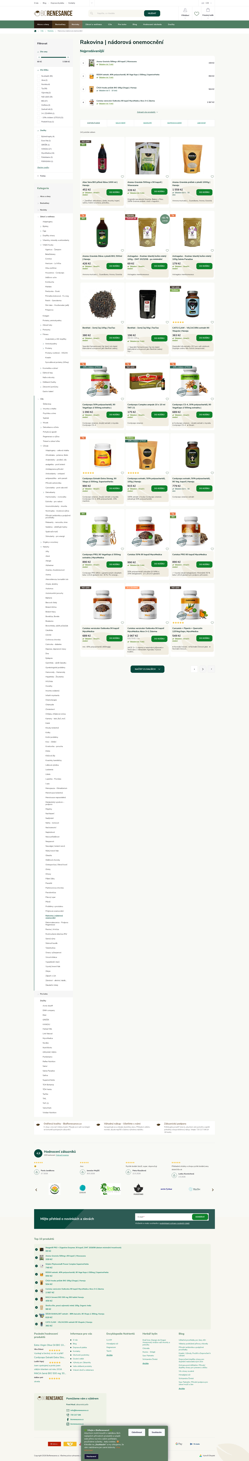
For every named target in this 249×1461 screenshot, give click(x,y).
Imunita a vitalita (49, 408)
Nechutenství (51, 827)
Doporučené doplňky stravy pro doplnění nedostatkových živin (191, 1360)
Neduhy (46, 547)
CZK (207, 3)
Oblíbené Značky (49, 382)
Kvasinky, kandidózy (54, 760)
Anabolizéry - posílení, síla (56, 460)
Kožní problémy (52, 737)
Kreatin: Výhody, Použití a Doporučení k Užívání (195, 1354)
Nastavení (91, 1456)
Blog (44, 3)
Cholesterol (50, 709)
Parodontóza (51, 892)
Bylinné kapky (47, 136)
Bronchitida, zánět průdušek (57, 626)
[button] (212, 1190)
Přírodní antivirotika (53, 483)
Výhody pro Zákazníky (82, 1362)
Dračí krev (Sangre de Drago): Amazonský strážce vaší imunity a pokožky (156, 1342)
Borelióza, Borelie (52, 616)
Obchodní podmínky (81, 1355)
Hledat (152, 13)
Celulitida (49, 630)
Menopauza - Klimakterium (56, 788)
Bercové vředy (51, 602)
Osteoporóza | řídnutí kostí (56, 864)
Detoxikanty (50, 492)
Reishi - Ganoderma (53, 300)
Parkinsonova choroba (55, 888)
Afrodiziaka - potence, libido (57, 455)
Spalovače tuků (52, 531)
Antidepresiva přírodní (54, 469)
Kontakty (71, 3)
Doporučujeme (93, 123)
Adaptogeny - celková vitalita (57, 450)
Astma (48, 574)
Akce (44, 80)
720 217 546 (75, 1415)
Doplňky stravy (49, 235)
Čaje (44, 231)
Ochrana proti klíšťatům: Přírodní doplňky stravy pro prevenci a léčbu (193, 1366)
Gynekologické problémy (55, 667)
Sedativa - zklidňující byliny (56, 527)
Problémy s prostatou (54, 906)
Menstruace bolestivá (54, 793)
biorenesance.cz (77, 1419)
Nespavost (50, 841)
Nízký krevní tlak (52, 851)
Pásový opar (51, 897)
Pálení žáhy (50, 878)
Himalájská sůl (112, 1343)
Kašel (48, 723)
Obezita (49, 855)
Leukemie (49, 769)
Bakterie (49, 598)
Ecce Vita (45, 141)
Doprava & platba (57, 3)
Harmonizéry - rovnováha (56, 497)
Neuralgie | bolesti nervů (55, 846)
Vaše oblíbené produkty (82, 1366)
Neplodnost (50, 832)
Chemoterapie (51, 700)
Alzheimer (50, 565)
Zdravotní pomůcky (50, 387)
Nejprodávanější (174, 123)
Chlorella (146, 1348)
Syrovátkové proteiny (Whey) (57, 362)
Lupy (48, 783)
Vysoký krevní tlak (53, 966)
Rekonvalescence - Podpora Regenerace (57, 923)
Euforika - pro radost (54, 501)
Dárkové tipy (48, 373)
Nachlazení (50, 813)
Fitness (46, 334)
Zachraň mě (46, 109)
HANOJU (46, 149)
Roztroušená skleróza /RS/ (56, 934)
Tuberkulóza (50, 948)
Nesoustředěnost (52, 837)
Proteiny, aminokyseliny (52, 320)
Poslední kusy (47, 122)
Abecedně (201, 123)
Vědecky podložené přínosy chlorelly (193, 1343)
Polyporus (49, 310)
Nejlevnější (120, 123)
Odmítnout (137, 1432)
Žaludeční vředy (52, 985)
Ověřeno (45, 105)
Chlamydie (50, 704)
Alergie (48, 561)
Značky (43, 1000)
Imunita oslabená (52, 691)
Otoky (48, 869)
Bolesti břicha (51, 607)
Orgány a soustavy (50, 542)
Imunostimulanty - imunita (56, 506)
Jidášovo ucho (51, 277)
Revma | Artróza (52, 929)
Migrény (49, 809)
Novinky (43, 210)
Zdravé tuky (47, 325)
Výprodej (45, 93)
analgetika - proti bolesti (55, 464)
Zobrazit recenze (62, 1155)
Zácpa (48, 971)
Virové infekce (51, 957)
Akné (48, 556)
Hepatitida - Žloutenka (55, 677)
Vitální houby (48, 245)
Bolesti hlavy (51, 612)
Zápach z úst (51, 976)
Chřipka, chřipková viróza (56, 714)
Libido (48, 774)
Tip (44, 88)
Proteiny (48, 348)
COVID (48, 635)
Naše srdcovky (48, 377)
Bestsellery (44, 203)
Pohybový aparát (50, 432)
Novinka (45, 84)
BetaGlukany (50, 254)
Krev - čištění (51, 742)
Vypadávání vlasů (53, 962)
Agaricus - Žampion (53, 249)
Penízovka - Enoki (52, 291)
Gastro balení (48, 391)
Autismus (49, 588)
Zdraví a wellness (47, 216)
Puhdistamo (46, 157)
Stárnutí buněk (51, 943)
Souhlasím (157, 1432)
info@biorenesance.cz (79, 1410)
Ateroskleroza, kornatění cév (57, 579)
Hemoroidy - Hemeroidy (55, 672)
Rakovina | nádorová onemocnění (54, 917)
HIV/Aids (49, 681)
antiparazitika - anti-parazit (56, 478)
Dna (47, 653)
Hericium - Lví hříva (53, 263)
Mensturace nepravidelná (56, 797)
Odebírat (200, 1217)
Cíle (41, 399)
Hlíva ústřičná (50, 268)
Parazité (49, 883)
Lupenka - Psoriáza (53, 779)
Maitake (48, 286)
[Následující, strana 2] (202, 669)
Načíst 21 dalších (145, 669)
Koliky (48, 732)
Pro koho (44, 994)
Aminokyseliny (51, 343)
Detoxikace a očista (50, 427)
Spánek (46, 418)
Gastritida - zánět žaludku (56, 663)
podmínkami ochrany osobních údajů (174, 1223)
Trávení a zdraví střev (51, 441)
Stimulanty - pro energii (55, 536)
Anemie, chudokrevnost (55, 570)
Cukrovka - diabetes (54, 644)
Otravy (48, 874)
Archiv (109, 1355)
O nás (36, 3)
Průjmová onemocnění (55, 911)
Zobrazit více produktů (146, 112)
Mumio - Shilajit (149, 1352)
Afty (47, 551)
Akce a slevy (45, 196)
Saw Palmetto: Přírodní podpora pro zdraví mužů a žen (193, 1383)
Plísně (48, 902)
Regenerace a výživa (51, 436)
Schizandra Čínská (150, 1359)
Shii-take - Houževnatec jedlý (57, 305)
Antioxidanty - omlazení (55, 473)
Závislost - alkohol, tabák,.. (56, 980)
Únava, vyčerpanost (53, 952)
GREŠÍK (45, 145)
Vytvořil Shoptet (209, 1456)
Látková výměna (52, 765)
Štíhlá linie (47, 404)
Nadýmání (50, 818)
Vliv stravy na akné (186, 1371)
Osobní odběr (78, 1359)
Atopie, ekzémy (52, 584)
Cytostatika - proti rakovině (56, 487)
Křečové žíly (50, 755)
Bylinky (45, 226)
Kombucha (49, 282)
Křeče (48, 751)
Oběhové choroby (53, 860)
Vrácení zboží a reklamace (83, 1370)
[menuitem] (43, 24)
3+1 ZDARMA (47, 113)
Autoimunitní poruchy (54, 593)
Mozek (45, 422)
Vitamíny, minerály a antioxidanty (56, 240)
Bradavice (49, 621)
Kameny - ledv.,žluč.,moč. (56, 718)
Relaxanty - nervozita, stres (57, 522)
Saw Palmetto (148, 1355)
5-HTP (109, 1340)
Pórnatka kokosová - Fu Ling (57, 296)
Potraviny (46, 329)
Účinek (45, 446)
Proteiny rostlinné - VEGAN (56, 353)
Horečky (49, 686)
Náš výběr (46, 97)
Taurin (108, 1351)
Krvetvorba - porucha (54, 746)
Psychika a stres (49, 413)
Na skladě (46, 76)
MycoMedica (47, 153)
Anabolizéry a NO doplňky (55, 339)
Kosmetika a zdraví (50, 368)
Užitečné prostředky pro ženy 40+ (192, 1340)
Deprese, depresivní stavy (56, 649)
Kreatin (48, 357)
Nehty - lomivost (52, 823)
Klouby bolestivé (52, 728)
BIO (44, 101)
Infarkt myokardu (52, 695)
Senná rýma (50, 938)
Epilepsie (49, 658)
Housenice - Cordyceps (54, 273)
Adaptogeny (48, 221)
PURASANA (47, 161)
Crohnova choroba (53, 639)
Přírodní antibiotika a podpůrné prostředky (58, 516)
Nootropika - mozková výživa (57, 511)
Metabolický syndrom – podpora (55, 803)
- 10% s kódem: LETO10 (52, 117)
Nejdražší (147, 123)
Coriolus (48, 259)
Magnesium (111, 1347)
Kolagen (46, 316)
